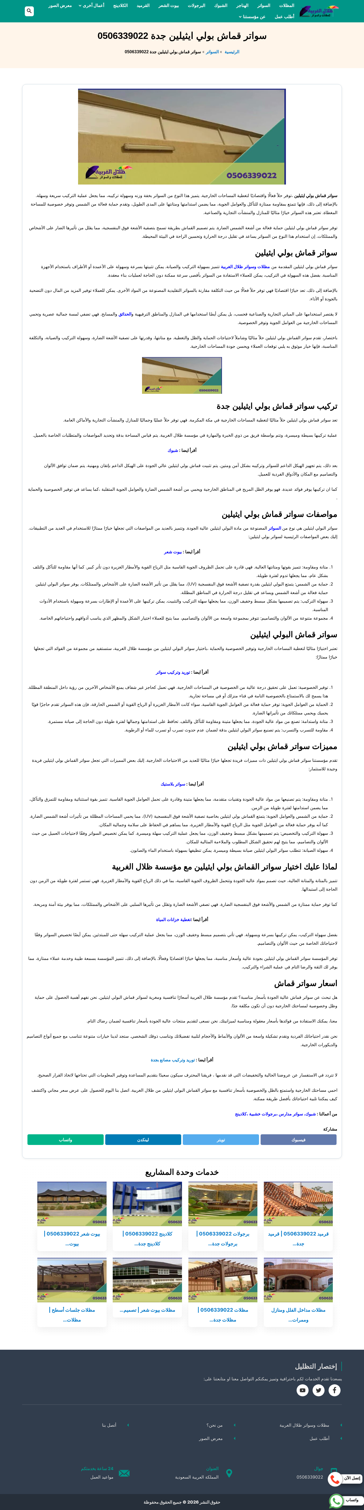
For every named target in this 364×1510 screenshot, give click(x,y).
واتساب (62, 1141)
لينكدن (140, 1141)
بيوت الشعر (169, 5)
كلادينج (241, 1113)
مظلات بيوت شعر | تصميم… (147, 1310)
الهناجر (242, 5)
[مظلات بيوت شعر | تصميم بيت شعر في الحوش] (147, 1279)
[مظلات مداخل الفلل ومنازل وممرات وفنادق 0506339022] (298, 1279)
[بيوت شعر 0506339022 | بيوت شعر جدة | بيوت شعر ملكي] (72, 1203)
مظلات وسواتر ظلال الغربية (245, 266)
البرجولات (196, 5)
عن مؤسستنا (254, 16)
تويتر (219, 1141)
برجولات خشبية (262, 1113)
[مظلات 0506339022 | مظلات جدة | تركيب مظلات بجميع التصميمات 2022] (223, 1279)
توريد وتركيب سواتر (173, 672)
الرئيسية (231, 52)
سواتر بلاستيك (173, 784)
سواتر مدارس (291, 1113)
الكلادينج (120, 5)
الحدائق (125, 314)
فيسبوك (295, 1141)
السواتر (263, 5)
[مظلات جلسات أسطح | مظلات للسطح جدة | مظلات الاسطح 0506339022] (72, 1279)
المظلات (286, 5)
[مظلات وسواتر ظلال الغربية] (319, 11)
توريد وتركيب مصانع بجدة (173, 1059)
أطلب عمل (284, 16)
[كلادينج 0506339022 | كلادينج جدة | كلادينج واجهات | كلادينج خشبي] (147, 1203)
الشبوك (220, 5)
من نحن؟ (215, 1425)
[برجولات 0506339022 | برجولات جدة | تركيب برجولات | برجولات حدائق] (223, 1203)
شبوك (173, 450)
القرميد (143, 5)
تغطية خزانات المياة (173, 919)
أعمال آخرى (93, 5)
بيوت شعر (173, 551)
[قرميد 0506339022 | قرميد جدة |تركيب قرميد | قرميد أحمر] (298, 1203)
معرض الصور (60, 5)
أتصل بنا (109, 1425)
